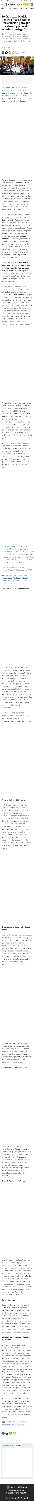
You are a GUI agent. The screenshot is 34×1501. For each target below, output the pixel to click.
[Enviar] (9, 52)
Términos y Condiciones (13, 1492)
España (4, 13)
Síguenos (21, 52)
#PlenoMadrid (9, 549)
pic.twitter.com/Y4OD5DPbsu (14, 562)
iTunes (27, 1498)
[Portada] (13, 4)
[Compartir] (3, 52)
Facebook (6, 1498)
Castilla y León (23, 8)
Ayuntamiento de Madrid (20, 1422)
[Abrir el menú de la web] (2, 4)
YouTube (15, 1498)
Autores (23, 1494)
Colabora (26, 4)
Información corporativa (16, 1491)
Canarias (15, 8)
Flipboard (21, 1498)
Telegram (24, 1498)
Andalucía (3, 8)
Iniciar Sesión (32, 4)
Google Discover (18, 1498)
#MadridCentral (9, 552)
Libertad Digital (17, 1487)
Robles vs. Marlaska (15, 1)
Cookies (24, 1492)
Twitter (9, 1498)
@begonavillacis (12, 546)
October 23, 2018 (25, 570)
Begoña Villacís (6, 1424)
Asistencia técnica (13, 1494)
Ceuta (8, 1)
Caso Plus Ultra (25, 1)
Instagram (12, 1498)
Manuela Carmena (10, 96)
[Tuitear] (6, 52)
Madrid (9, 8)
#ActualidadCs (27, 560)
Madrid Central (10, 1422)
